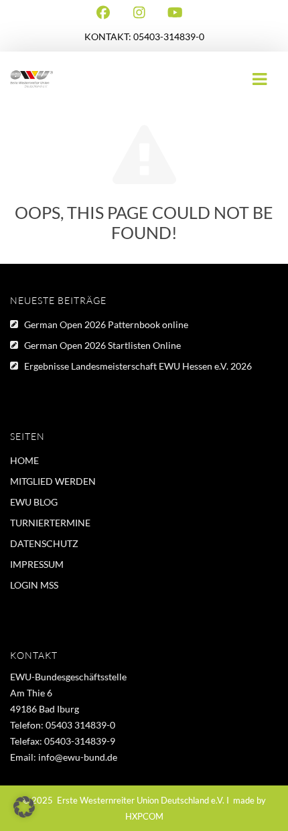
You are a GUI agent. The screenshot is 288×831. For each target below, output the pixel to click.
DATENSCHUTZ (44, 543)
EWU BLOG (34, 502)
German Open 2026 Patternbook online (106, 324)
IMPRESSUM (37, 564)
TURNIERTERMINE (50, 522)
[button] (24, 807)
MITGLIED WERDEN (53, 481)
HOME (24, 460)
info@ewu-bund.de (77, 757)
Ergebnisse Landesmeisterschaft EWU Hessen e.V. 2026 (138, 366)
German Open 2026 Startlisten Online (102, 345)
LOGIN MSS (34, 585)
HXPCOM (144, 816)
